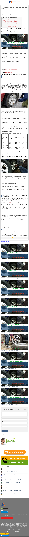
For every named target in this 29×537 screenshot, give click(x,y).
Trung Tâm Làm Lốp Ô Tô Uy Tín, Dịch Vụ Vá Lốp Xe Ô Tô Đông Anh (11, 25)
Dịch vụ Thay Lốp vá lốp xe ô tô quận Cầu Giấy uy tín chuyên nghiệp (10, 278)
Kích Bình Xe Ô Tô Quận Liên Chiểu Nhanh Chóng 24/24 (11, 471)
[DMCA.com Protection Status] (4, 508)
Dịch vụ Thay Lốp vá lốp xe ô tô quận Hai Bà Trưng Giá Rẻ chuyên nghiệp (10, 296)
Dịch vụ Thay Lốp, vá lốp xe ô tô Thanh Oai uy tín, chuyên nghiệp (9, 404)
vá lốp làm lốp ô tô (8, 202)
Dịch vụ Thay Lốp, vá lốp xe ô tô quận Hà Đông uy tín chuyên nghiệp (10, 332)
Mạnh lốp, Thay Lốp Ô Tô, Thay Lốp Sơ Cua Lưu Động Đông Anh (10, 23)
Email (2, 421)
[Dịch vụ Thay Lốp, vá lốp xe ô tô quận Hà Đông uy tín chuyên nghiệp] (14, 324)
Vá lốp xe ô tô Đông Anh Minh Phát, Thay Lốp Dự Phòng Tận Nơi (12, 21)
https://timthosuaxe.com (8, 72)
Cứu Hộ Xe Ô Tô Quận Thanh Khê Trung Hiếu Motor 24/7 (11, 493)
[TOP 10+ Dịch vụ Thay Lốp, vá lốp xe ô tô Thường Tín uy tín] (14, 360)
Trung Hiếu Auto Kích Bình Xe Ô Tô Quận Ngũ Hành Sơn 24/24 (12, 468)
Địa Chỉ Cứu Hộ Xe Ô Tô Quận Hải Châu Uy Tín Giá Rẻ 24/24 (12, 479)
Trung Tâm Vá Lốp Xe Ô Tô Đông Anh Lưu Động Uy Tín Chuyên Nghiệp (11, 19)
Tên (2, 417)
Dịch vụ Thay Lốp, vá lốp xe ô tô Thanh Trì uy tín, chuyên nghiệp (9, 386)
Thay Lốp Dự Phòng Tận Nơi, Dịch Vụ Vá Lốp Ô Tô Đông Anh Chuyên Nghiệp (13, 26)
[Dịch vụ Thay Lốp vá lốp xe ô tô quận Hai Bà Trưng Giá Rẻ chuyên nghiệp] (14, 288)
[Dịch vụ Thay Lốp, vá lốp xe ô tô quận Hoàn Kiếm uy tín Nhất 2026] (14, 342)
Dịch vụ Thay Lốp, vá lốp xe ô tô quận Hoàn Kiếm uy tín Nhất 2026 (9, 350)
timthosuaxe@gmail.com (7, 70)
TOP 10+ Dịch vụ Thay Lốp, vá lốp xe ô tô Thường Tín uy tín (9, 368)
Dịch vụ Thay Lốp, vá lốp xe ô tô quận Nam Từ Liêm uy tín (8, 314)
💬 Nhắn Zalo (3, 535)
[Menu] (1, 2)
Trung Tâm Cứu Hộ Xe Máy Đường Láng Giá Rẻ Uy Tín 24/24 (12, 490)
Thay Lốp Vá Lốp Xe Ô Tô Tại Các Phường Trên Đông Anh (11, 22)
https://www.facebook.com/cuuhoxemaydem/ (11, 69)
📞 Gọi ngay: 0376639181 (4, 533)
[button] (11, 237)
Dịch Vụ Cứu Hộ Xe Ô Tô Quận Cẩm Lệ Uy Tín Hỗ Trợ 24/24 (11, 482)
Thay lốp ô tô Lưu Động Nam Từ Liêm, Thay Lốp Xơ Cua (9, 20)
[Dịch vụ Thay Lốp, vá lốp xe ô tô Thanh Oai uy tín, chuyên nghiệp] (14, 396)
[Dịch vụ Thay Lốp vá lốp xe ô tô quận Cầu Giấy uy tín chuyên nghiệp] (14, 269)
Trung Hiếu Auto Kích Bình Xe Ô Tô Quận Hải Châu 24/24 (11, 474)
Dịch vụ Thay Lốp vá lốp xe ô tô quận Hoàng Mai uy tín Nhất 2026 (9, 260)
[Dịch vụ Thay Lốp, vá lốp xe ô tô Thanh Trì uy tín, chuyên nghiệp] (14, 378)
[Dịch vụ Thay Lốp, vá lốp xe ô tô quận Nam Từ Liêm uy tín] (14, 306)
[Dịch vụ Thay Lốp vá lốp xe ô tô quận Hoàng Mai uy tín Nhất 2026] (14, 251)
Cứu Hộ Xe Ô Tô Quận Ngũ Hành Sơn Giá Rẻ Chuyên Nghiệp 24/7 (12, 487)
